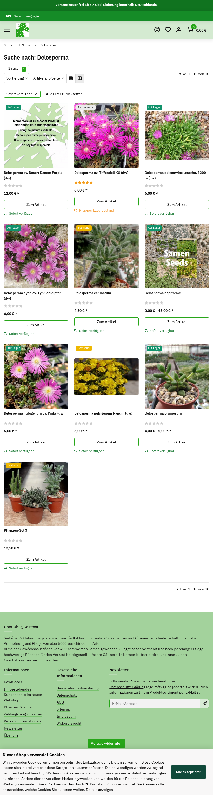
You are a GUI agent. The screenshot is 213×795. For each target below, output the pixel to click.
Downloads (13, 682)
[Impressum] (157, 30)
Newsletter (13, 728)
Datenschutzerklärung (127, 687)
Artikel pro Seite (46, 78)
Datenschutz (67, 695)
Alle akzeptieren (189, 772)
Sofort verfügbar (19, 94)
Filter (17, 69)
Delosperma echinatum (92, 293)
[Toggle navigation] (7, 30)
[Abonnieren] (204, 703)
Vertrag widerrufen (106, 743)
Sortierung (15, 78)
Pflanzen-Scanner (18, 707)
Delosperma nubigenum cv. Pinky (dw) (34, 413)
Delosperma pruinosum (163, 413)
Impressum (66, 716)
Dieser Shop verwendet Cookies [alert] (34, 754)
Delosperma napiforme (163, 293)
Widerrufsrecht (69, 723)
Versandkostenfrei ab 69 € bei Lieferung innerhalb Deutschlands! (107, 5)
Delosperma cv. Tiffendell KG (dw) (101, 172)
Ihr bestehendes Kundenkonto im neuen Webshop (23, 694)
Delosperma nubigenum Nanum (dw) (103, 413)
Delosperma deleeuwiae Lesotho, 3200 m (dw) (175, 175)
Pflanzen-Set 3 (15, 530)
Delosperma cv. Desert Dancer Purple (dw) (33, 175)
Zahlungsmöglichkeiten (23, 714)
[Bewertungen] (13, 185)
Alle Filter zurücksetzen (64, 94)
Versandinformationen (22, 721)
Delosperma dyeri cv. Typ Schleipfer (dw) (32, 296)
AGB (60, 702)
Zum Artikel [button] (36, 204)
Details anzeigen (99, 789)
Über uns (11, 735)
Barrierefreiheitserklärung (78, 688)
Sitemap (63, 709)
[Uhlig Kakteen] (22, 30)
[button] (168, 30)
